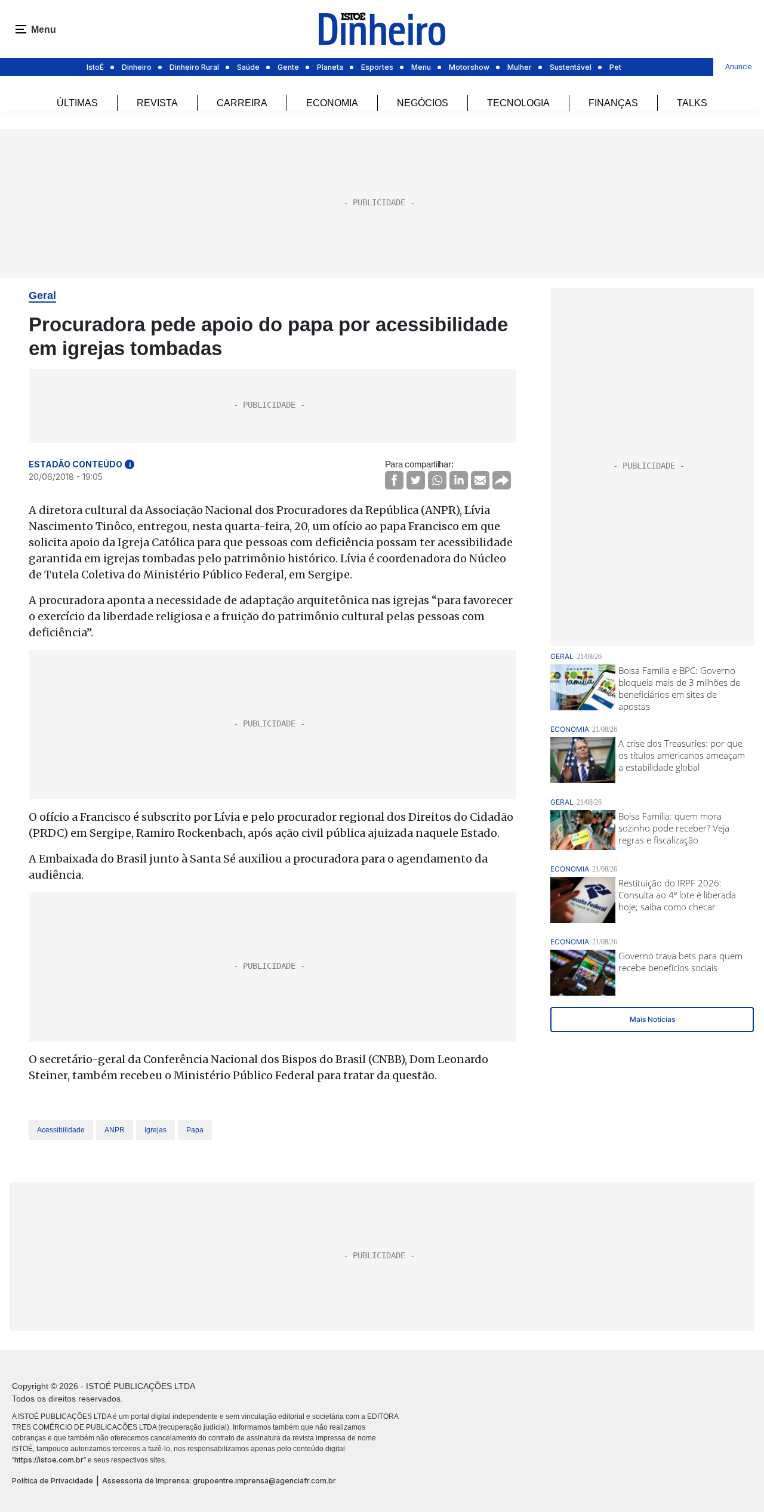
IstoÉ (95, 67)
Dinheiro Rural (194, 67)
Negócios (422, 103)
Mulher (519, 67)
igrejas (155, 1130)
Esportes (377, 67)
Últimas (77, 103)
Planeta (330, 67)
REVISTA (157, 103)
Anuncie (738, 67)
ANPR (114, 1130)
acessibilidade (61, 1130)
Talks (692, 103)
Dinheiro (137, 67)
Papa (195, 1130)
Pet (615, 67)
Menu (421, 67)
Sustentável (571, 67)
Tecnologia (518, 103)
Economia (332, 103)
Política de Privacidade (52, 1480)
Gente (288, 67)
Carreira (242, 103)
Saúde (248, 67)
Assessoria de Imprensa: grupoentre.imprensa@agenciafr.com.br (219, 1480)
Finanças (613, 103)
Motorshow (469, 67)
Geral (42, 295)
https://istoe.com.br (49, 1459)
